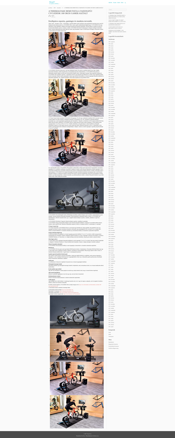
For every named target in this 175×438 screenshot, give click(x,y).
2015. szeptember (112, 310)
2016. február (111, 300)
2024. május (111, 97)
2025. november (112, 60)
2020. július (111, 191)
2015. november (112, 306)
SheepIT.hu (89, 433)
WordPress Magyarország (113, 348)
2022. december (112, 131)
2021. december (112, 156)
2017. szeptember (112, 261)
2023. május (111, 121)
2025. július (111, 68)
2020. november (112, 183)
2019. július (111, 216)
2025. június (111, 70)
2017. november (112, 257)
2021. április (111, 172)
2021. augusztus (112, 164)
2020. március (111, 199)
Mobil (118, 2)
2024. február (111, 103)
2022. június (111, 144)
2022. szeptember (112, 138)
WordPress (83, 435)
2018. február (111, 250)
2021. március (111, 175)
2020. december (112, 181)
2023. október (111, 111)
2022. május (111, 146)
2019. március (111, 224)
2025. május (111, 72)
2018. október (111, 234)
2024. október (111, 86)
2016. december (112, 279)
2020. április (111, 197)
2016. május (111, 293)
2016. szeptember (112, 285)
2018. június (111, 242)
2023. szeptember (112, 113)
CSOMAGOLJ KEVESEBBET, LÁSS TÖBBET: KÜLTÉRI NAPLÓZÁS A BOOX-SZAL (117, 32)
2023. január (111, 129)
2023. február (111, 127)
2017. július (111, 265)
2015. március (111, 322)
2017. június (111, 267)
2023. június (111, 119)
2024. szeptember (112, 88)
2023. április (111, 123)
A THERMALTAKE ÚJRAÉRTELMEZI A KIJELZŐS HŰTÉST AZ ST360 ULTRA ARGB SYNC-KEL (117, 17)
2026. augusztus (112, 41)
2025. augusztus (112, 66)
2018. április (111, 246)
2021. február (111, 177)
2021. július (111, 166)
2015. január (111, 326)
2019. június (111, 218)
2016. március (111, 298)
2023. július (111, 117)
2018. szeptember (112, 236)
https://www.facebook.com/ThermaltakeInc (72, 294)
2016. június (111, 291)
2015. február (111, 324)
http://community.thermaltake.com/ (67, 291)
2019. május (111, 220)
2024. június (111, 95)
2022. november (112, 134)
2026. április (111, 49)
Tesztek (114, 2)
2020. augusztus (112, 189)
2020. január (111, 203)
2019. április (111, 222)
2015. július (111, 314)
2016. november (112, 281)
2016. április (111, 295)
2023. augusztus (112, 115)
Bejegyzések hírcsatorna (113, 344)
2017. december (112, 254)
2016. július (111, 289)
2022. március (111, 150)
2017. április (111, 271)
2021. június (111, 168)
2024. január (111, 105)
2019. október (111, 209)
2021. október (111, 160)
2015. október (111, 308)
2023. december (112, 107)
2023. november (112, 109)
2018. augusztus (112, 238)
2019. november (112, 207)
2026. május (111, 47)
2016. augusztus (112, 287)
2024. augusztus (112, 90)
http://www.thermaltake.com (67, 289)
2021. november (112, 158)
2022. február (111, 152)
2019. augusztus (112, 213)
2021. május (111, 170)
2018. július (111, 240)
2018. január (111, 252)
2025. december (112, 58)
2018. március (111, 248)
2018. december (112, 230)
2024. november (112, 84)
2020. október (111, 185)
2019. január (111, 228)
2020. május (111, 195)
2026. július (111, 43)
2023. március (111, 125)
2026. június (111, 45)
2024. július (111, 93)
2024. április (111, 99)
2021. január (111, 179)
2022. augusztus (112, 140)
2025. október (111, 62)
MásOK (110, 2)
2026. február (111, 54)
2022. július (111, 142)
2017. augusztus (112, 263)
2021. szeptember (112, 162)
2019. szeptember (112, 211)
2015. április (111, 320)
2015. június (111, 316)
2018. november (112, 232)
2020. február (111, 201)
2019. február (111, 226)
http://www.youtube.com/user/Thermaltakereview (69, 292)
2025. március (111, 76)
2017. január (111, 277)
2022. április (111, 148)
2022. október (111, 136)
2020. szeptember (112, 187)
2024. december (112, 82)
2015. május (111, 318)
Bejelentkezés (111, 342)
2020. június (111, 193)
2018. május (111, 244)
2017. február (111, 275)
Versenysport (111, 336)
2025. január (111, 80)
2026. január (111, 56)
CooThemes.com (95, 435)
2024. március (111, 101)
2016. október (111, 283)
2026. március (111, 52)
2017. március (111, 273)
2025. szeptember (112, 64)
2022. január (111, 154)
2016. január (111, 302)
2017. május (111, 269)
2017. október (111, 259)
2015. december (112, 304)
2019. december (112, 205)
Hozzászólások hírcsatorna (114, 346)
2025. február (111, 78)
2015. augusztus (112, 312)
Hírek (122, 2)
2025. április (111, 74)
